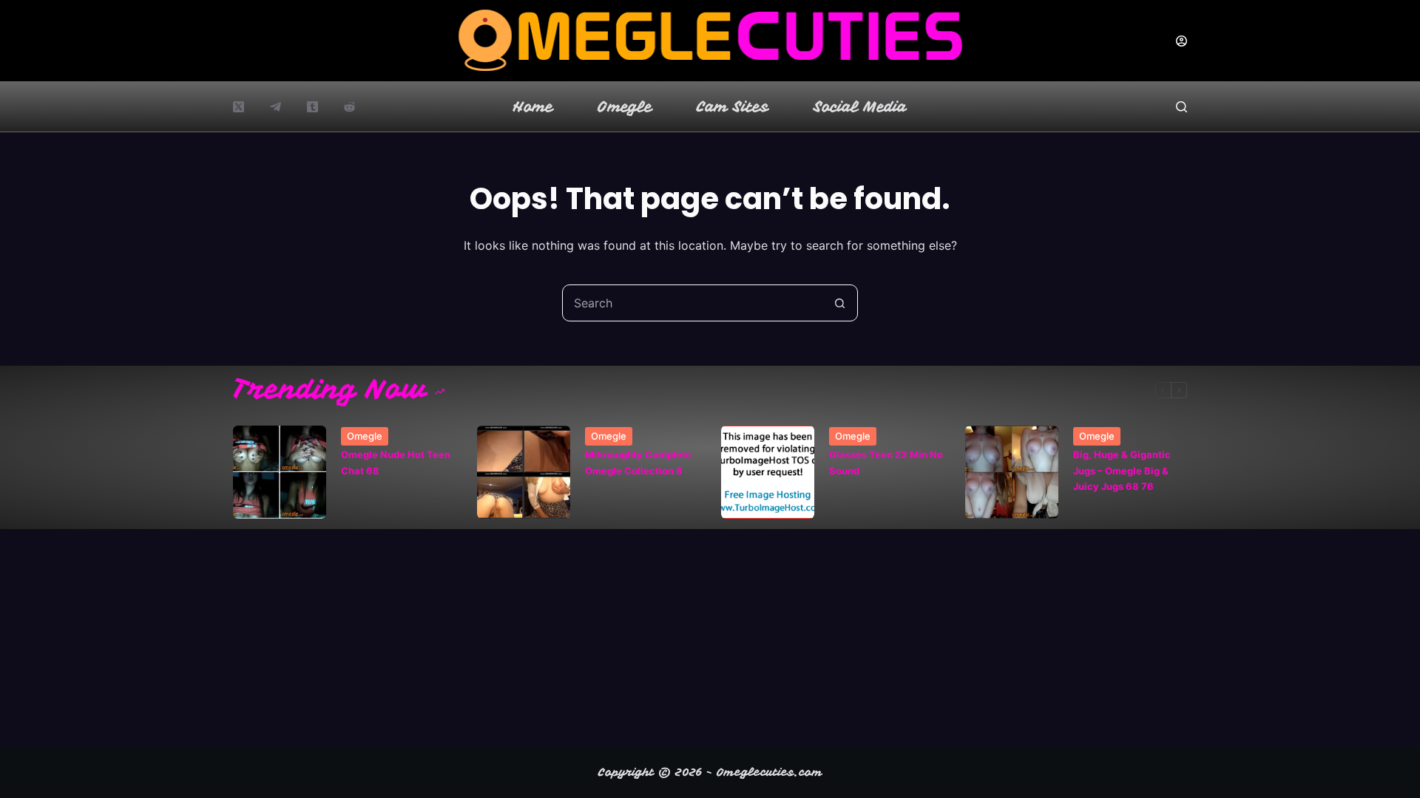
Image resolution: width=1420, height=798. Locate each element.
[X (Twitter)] (238, 106)
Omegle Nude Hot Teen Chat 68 (395, 462)
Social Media (860, 107)
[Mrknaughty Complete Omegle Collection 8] (523, 472)
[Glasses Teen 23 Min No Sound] (767, 472)
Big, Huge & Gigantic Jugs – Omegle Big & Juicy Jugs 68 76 (1122, 470)
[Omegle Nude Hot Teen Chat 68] (279, 472)
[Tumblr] (312, 106)
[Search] (1181, 106)
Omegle (625, 107)
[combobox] (692, 302)
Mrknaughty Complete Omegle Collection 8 (638, 462)
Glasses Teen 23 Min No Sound (886, 462)
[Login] (1181, 41)
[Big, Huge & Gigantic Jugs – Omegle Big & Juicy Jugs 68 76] (1011, 472)
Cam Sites (733, 107)
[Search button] (839, 303)
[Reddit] (349, 106)
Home (533, 107)
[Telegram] (275, 106)
